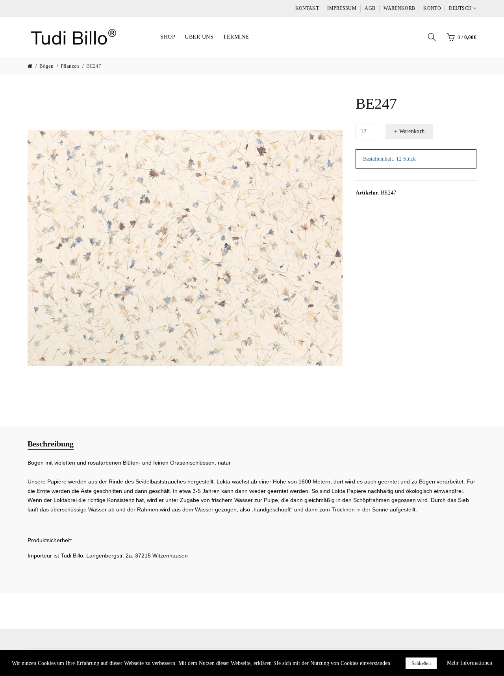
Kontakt (307, 8)
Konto (432, 8)
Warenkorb (399, 8)
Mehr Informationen (469, 663)
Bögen (46, 66)
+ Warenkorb (409, 131)
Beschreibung (51, 443)
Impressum (341, 8)
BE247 (93, 66)
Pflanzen (70, 66)
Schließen (421, 663)
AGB (370, 8)
